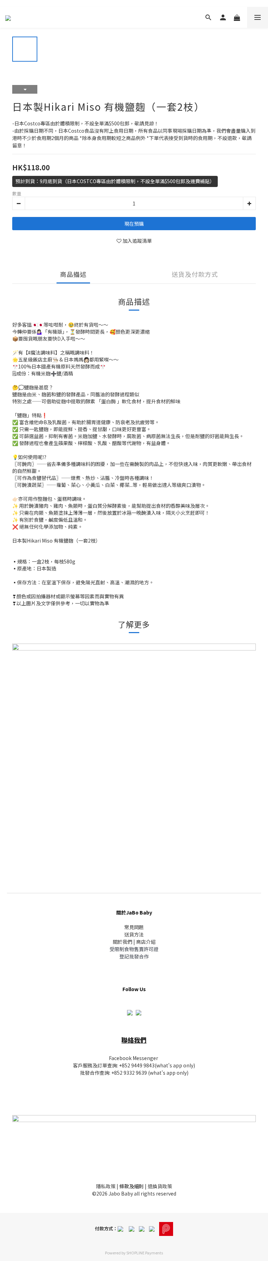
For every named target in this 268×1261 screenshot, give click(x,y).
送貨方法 (134, 934)
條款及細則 (131, 1186)
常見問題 (134, 927)
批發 (85, 1072)
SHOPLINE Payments (144, 1252)
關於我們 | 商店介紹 (134, 941)
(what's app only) (175, 1065)
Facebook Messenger (133, 1057)
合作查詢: (100, 1072)
